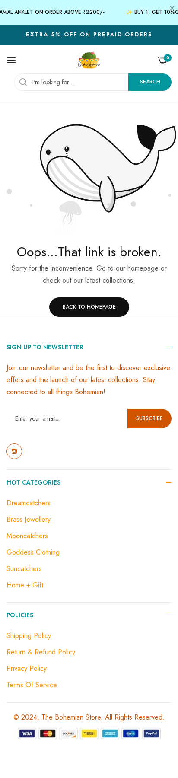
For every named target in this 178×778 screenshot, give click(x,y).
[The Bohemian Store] (89, 60)
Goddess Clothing (33, 552)
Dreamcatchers (28, 503)
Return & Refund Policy (40, 652)
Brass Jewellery (28, 519)
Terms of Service (31, 685)
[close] (172, 9)
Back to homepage (89, 307)
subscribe (149, 418)
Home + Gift (24, 585)
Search (150, 82)
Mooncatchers (27, 536)
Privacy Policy (26, 668)
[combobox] (93, 82)
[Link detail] (14, 451)
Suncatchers (24, 569)
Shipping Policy (28, 636)
